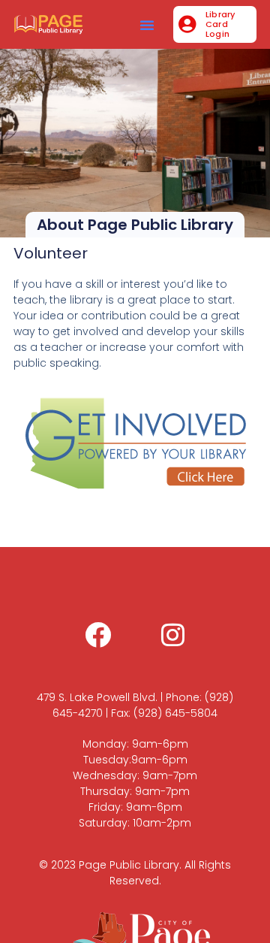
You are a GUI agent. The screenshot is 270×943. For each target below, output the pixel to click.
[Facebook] (97, 634)
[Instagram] (172, 634)
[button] (147, 25)
